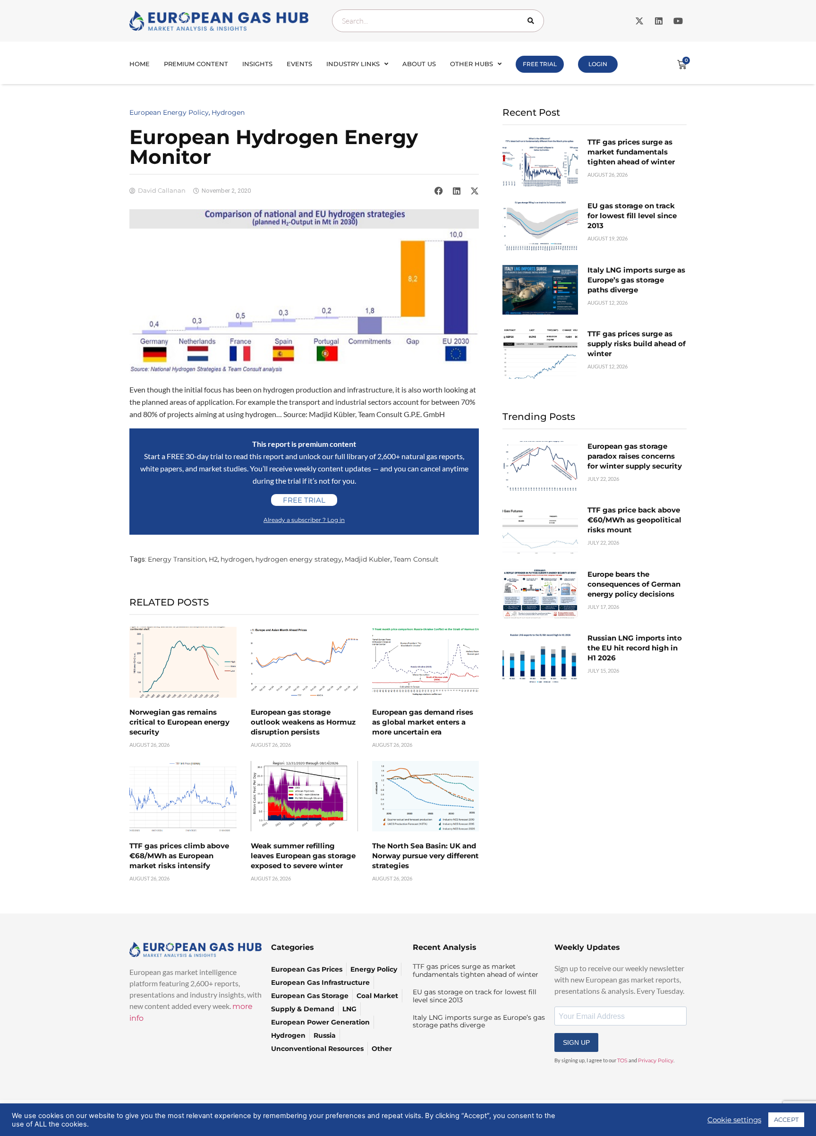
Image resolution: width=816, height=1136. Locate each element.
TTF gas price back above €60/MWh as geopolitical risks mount (634, 519)
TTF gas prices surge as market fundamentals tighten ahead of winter (631, 151)
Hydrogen (228, 112)
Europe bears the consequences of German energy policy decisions (633, 584)
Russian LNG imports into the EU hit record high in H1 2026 (634, 647)
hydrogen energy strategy (298, 559)
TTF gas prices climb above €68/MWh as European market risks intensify (179, 855)
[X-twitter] (639, 20)
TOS (622, 1060)
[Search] (532, 20)
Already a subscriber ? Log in (304, 519)
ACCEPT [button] (786, 1119)
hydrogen (237, 559)
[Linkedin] (658, 20)
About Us (419, 64)
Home (139, 64)
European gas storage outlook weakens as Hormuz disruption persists (303, 722)
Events (299, 64)
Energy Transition (177, 559)
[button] (439, 191)
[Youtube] (678, 20)
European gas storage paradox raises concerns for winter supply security (634, 456)
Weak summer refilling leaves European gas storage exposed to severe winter (303, 855)
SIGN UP (576, 1042)
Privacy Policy (655, 1060)
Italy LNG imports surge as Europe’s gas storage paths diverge (636, 279)
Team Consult (416, 559)
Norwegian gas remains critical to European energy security (179, 722)
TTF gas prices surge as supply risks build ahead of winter (636, 343)
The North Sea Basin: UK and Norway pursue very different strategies (425, 855)
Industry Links (353, 64)
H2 (213, 559)
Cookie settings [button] (734, 1120)
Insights (257, 64)
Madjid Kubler (368, 559)
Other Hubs (471, 64)
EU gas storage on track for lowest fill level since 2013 (632, 215)
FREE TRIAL (540, 64)
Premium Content (196, 64)
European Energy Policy (169, 112)
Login (597, 64)
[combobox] (438, 20)
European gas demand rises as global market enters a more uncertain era (422, 722)
